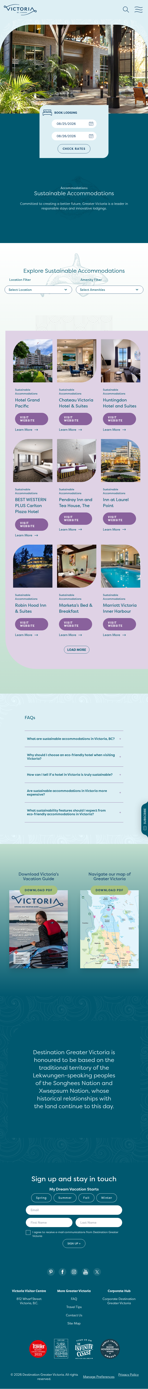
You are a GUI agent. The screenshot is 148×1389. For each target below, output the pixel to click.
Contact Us (74, 1315)
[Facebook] (62, 1272)
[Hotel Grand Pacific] (32, 360)
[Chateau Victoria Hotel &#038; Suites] (76, 360)
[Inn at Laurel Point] (120, 460)
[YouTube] (85, 1272)
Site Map (74, 1323)
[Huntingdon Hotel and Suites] (120, 360)
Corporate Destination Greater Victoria (119, 1301)
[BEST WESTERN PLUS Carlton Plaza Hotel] (32, 460)
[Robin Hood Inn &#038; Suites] (32, 566)
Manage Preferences (98, 1377)
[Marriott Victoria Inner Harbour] (120, 566)
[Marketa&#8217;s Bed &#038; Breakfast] (76, 566)
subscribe (145, 816)
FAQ (74, 1299)
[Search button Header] (126, 9)
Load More (76, 650)
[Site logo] (20, 9)
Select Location (20, 290)
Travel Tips (74, 1307)
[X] (97, 1272)
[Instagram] (74, 1272)
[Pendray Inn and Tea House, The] (76, 460)
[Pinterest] (51, 1272)
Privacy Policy (128, 1374)
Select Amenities (92, 290)
